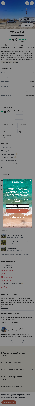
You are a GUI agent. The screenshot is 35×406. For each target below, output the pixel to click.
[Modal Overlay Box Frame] (17, 203)
